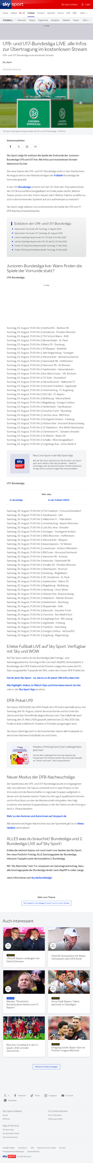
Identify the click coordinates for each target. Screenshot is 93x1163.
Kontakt (62, 1148)
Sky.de (5, 1115)
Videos (14, 13)
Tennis (61, 13)
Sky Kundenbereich (10, 1137)
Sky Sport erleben (70, 4)
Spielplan (55, 20)
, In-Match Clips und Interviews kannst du (44, 685)
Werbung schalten (55, 1119)
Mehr (82, 13)
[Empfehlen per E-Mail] (35, 146)
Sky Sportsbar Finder (11, 1133)
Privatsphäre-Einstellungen (13, 1151)
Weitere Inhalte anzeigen (46, 1067)
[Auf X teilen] (18, 146)
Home (5, 13)
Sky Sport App (8, 1130)
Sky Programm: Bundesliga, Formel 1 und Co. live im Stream (46, 903)
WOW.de (6, 1119)
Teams (76, 20)
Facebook (22, 1096)
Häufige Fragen (9, 1148)
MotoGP (51, 13)
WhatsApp (12, 1100)
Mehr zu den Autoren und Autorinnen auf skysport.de (36, 816)
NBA (75, 13)
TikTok (37, 1096)
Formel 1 (41, 13)
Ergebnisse (43, 20)
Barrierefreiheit (33, 1151)
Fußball (31, 13)
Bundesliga (24, 186)
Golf (68, 13)
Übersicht (21, 20)
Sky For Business (54, 1115)
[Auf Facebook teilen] (10, 146)
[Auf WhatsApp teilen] (27, 146)
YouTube (69, 1096)
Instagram (53, 1096)
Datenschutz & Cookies (46, 1148)
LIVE (23, 13)
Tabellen (66, 20)
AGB (32, 1148)
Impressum (22, 1148)
